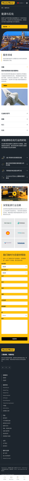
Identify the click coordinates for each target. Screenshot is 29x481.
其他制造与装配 (6, 436)
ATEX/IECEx (6, 408)
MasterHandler (6, 395)
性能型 (4, 380)
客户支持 (5, 453)
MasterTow (5, 392)
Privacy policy (11, 474)
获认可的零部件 (6, 456)
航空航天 (5, 418)
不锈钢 (4, 405)
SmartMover (6, 387)
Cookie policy (4, 474)
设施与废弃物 (6, 431)
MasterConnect (7, 458)
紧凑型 (4, 377)
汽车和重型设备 (6, 420)
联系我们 (5, 446)
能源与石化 (5, 425)
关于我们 (5, 443)
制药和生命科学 (6, 423)
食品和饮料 (5, 433)
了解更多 (5, 85)
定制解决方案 (6, 411)
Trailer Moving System (8, 403)
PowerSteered (6, 400)
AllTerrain (5, 398)
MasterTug (5, 390)
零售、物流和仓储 (7, 428)
